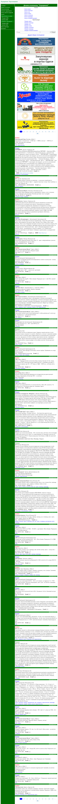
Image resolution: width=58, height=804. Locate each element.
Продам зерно (28, 21)
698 (37, 133)
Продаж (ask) (5, 18)
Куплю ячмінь (27, 13)
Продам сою (27, 24)
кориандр (17, 368)
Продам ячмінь (28, 26)
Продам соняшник (29, 27)
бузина (21, 186)
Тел (16, 143)
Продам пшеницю (28, 22)
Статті (2, 14)
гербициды (18, 467)
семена (19, 317)
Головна (3, 5)
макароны (20, 704)
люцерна (26, 575)
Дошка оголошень (5, 7)
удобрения (18, 174)
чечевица (22, 368)
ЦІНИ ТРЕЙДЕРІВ (44, 52)
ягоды (21, 196)
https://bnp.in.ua (42, 233)
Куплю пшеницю (28, 10)
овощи (22, 292)
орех (24, 355)
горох (16, 244)
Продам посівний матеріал (31, 30)
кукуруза (21, 307)
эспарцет (21, 575)
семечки (17, 476)
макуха (17, 742)
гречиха (21, 521)
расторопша (48, 521)
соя (16, 145)
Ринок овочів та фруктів (7, 12)
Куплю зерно (27, 9)
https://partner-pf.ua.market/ (26, 173)
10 (49, 131)
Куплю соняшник (28, 15)
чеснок (17, 264)
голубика (26, 196)
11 (52, 131)
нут (34, 486)
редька (17, 521)
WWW (17, 173)
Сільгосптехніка (5, 9)
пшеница (29, 307)
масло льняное (23, 742)
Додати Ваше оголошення (36, 35)
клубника (17, 196)
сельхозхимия (24, 174)
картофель (18, 292)
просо (16, 273)
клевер (31, 575)
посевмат (21, 264)
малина (17, 186)
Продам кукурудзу (28, 29)
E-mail (35, 171)
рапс (53, 521)
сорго (37, 486)
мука (16, 704)
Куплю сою (27, 12)
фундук (27, 355)
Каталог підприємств (6, 11)
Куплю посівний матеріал (30, 18)
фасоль (17, 214)
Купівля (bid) (5, 19)
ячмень (34, 307)
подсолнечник (21, 145)
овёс (16, 543)
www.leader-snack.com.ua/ (36, 101)
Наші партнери (5, 26)
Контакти (3, 28)
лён (16, 253)
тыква (20, 355)
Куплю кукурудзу (28, 16)
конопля (28, 486)
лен (34, 575)
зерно (16, 307)
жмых (19, 723)
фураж (21, 714)
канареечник (31, 702)
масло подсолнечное (37, 704)
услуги (20, 344)
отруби (25, 704)
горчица (17, 283)
